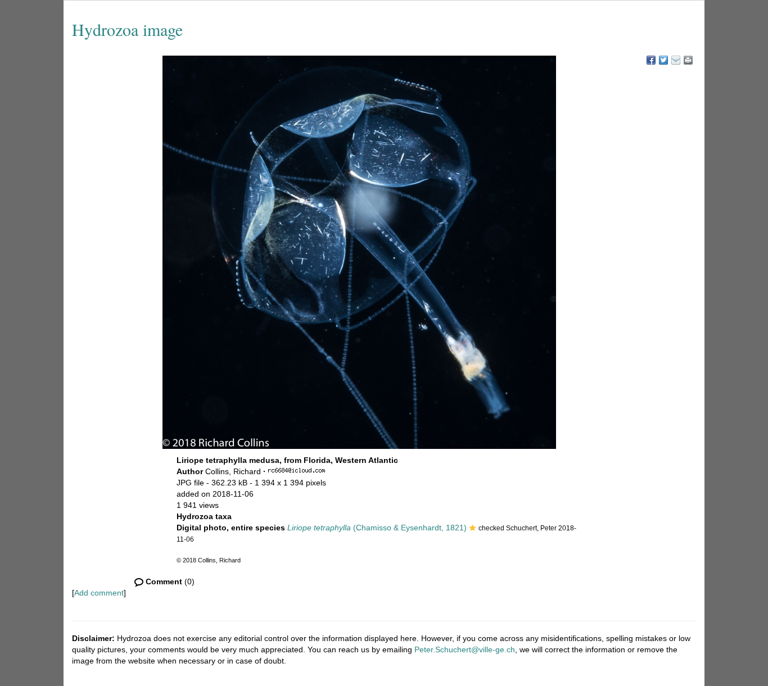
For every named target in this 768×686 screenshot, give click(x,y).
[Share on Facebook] (651, 60)
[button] (472, 528)
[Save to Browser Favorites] (675, 60)
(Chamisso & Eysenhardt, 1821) (377, 527)
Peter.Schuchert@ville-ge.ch (464, 649)
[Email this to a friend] (688, 60)
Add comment (99, 592)
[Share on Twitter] (663, 60)
